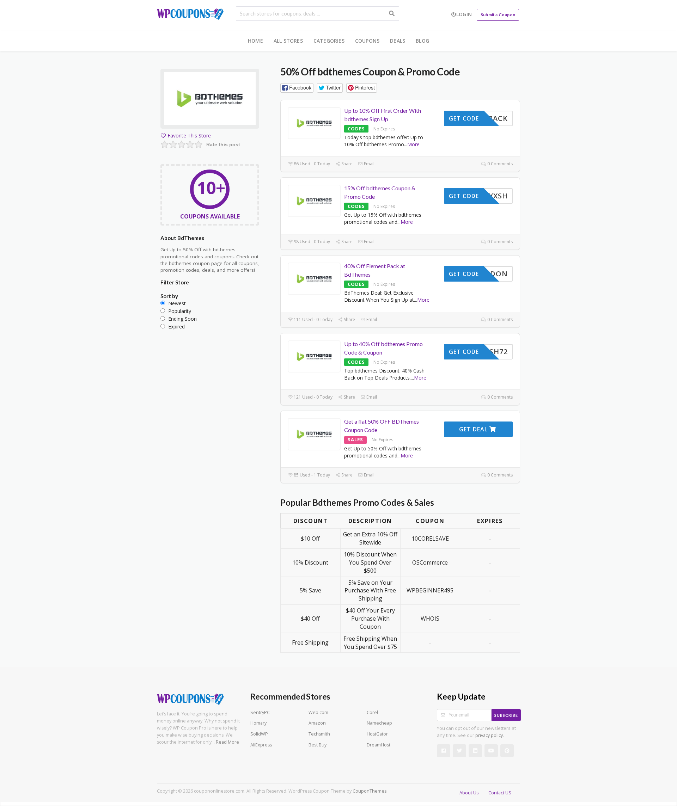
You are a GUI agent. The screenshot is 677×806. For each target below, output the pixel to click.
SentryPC (260, 712)
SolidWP (259, 734)
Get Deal (474, 429)
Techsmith (319, 734)
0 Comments (499, 164)
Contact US (499, 793)
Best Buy (318, 745)
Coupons (367, 40)
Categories (328, 40)
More (413, 144)
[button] (296, 88)
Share (346, 164)
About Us (468, 793)
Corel (372, 712)
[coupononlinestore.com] (190, 13)
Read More (227, 742)
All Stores (288, 40)
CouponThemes (369, 791)
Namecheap (379, 723)
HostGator (377, 734)
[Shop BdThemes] (209, 100)
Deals (397, 40)
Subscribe (506, 715)
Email (368, 164)
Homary (258, 723)
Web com (318, 712)
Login (464, 14)
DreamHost (378, 745)
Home (255, 40)
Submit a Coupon (498, 14)
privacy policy (489, 735)
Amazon (317, 723)
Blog (422, 40)
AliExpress (261, 745)
